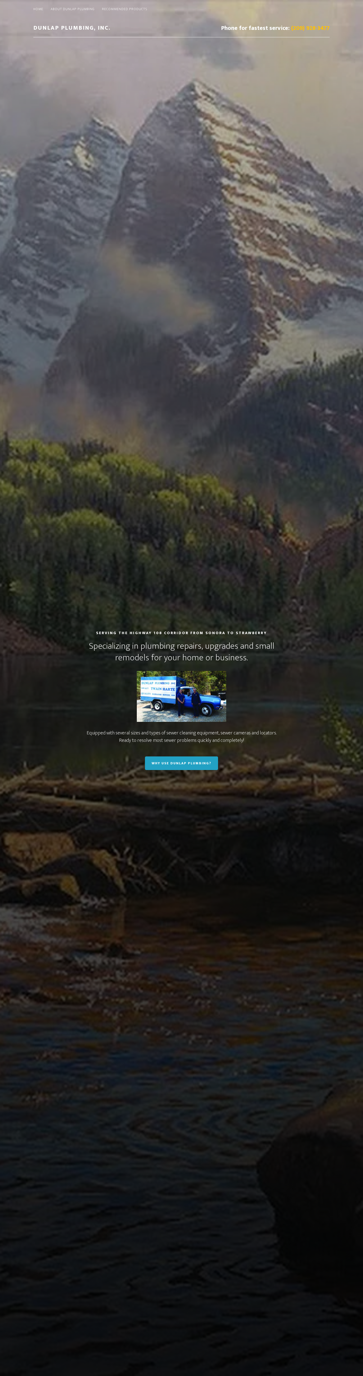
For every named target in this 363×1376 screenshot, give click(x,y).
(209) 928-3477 (310, 28)
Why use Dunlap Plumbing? (181, 763)
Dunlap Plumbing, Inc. (71, 28)
